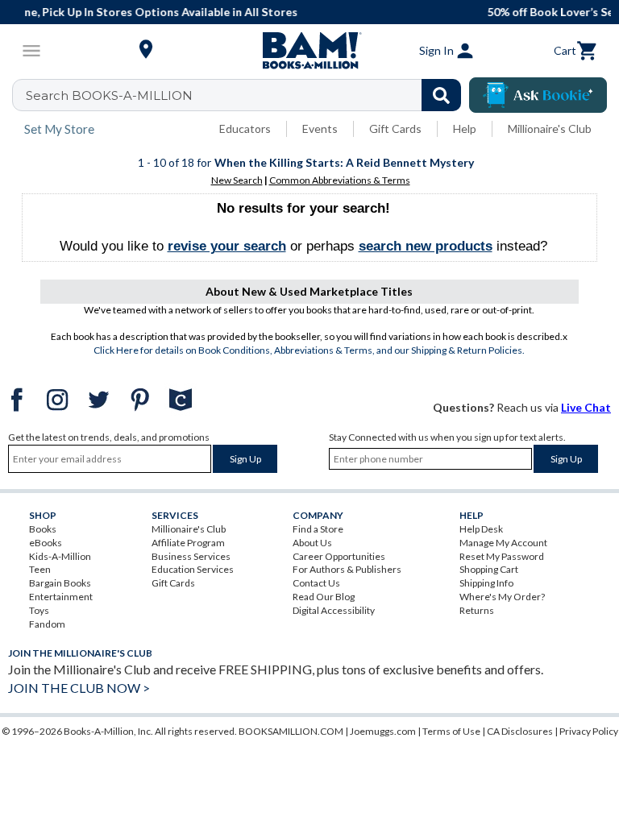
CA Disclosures (520, 731)
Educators (245, 128)
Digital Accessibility (334, 610)
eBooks (45, 543)
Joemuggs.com (383, 731)
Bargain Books (60, 583)
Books (42, 529)
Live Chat (586, 407)
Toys (39, 610)
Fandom (47, 624)
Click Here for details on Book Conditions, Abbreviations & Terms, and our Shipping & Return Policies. (309, 350)
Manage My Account (503, 543)
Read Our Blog (324, 597)
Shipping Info (486, 583)
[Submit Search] (441, 95)
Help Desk (481, 529)
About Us (312, 543)
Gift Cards (395, 128)
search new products (425, 246)
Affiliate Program (188, 543)
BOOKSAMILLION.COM (291, 731)
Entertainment (61, 597)
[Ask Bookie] (538, 95)
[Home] (309, 50)
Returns (476, 610)
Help (464, 128)
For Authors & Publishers (347, 569)
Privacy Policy (588, 731)
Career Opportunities (339, 556)
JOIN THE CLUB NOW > (79, 687)
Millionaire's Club (550, 128)
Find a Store (318, 529)
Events (320, 128)
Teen (40, 569)
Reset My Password (501, 556)
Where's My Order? (502, 597)
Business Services (191, 556)
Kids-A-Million (60, 556)
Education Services (193, 569)
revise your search (227, 246)
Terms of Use (451, 731)
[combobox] (247, 95)
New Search (237, 180)
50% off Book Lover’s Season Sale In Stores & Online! (375, 12)
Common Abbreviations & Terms (339, 180)
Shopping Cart (488, 569)
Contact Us (316, 583)
